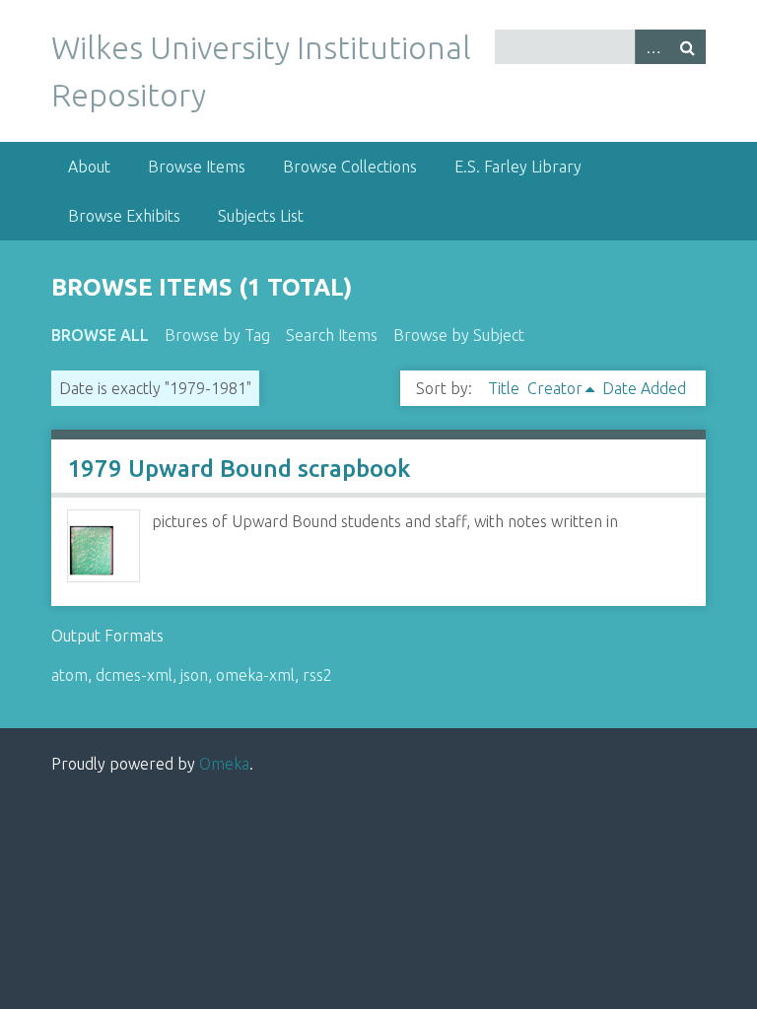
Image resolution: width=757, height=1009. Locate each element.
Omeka (224, 764)
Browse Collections (350, 166)
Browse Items (196, 166)
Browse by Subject (458, 335)
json (194, 675)
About (89, 166)
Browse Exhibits (124, 216)
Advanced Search (652, 47)
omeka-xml (255, 675)
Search (688, 47)
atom (69, 675)
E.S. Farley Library (518, 166)
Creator (555, 388)
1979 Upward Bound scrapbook (238, 468)
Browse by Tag (217, 335)
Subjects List (261, 216)
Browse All (100, 335)
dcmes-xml (134, 675)
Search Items (332, 335)
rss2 (317, 675)
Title (503, 388)
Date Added (644, 388)
